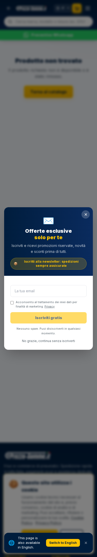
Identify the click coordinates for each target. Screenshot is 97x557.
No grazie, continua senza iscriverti (48, 341)
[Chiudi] (86, 543)
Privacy (49, 306)
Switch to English (63, 543)
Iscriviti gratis (48, 317)
